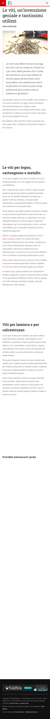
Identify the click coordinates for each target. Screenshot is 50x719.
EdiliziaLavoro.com (31, 712)
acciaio (10, 267)
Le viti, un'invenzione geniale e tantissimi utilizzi (24, 15)
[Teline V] (10, 3)
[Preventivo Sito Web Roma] (25, 688)
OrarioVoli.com (19, 712)
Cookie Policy (24, 703)
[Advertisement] (25, 146)
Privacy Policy (14, 703)
